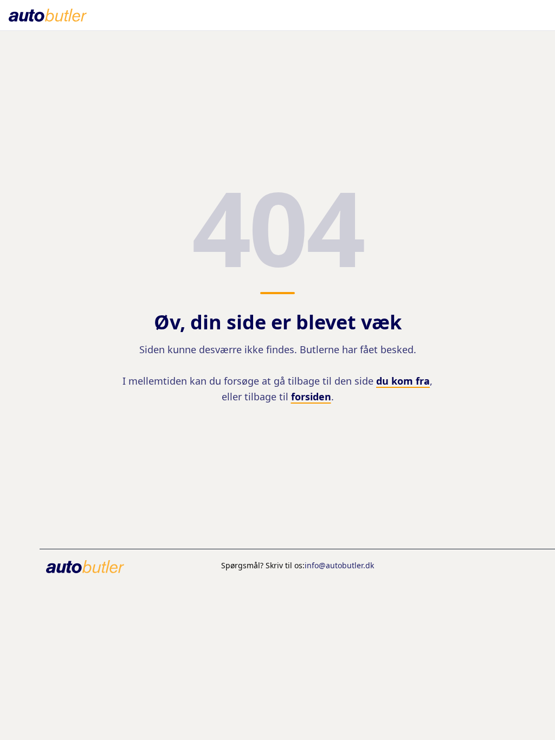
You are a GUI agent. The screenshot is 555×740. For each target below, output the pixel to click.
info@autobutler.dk (339, 565)
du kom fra (403, 380)
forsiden (311, 396)
